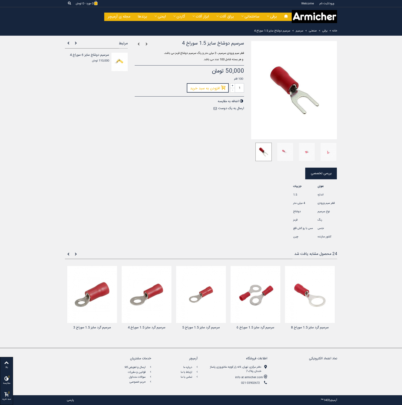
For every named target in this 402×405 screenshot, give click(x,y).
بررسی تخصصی (321, 173)
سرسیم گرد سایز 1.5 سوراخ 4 (146, 327)
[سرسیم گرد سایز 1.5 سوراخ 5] (201, 294)
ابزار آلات (202, 17)
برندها (142, 17)
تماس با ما (187, 377)
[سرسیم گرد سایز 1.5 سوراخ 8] (310, 294)
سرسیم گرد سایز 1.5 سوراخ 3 (92, 327)
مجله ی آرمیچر (119, 17)
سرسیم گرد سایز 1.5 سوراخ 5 (201, 327)
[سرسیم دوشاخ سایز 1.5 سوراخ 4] (262, 152)
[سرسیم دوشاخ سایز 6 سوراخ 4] (119, 62)
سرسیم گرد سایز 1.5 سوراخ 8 (310, 327)
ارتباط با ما (187, 372)
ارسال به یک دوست (231, 108)
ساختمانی (252, 17)
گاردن (181, 17)
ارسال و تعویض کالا (135, 367)
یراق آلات (227, 17)
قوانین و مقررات (137, 372)
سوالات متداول (137, 377)
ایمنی (162, 17)
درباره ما (188, 367)
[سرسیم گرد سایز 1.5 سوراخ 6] (255, 294)
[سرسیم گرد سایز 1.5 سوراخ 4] (146, 294)
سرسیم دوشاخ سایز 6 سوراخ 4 (89, 55)
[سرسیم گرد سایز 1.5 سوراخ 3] (92, 294)
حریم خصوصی (137, 382)
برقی (273, 17)
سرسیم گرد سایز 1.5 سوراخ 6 (255, 327)
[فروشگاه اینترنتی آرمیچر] (314, 16)
